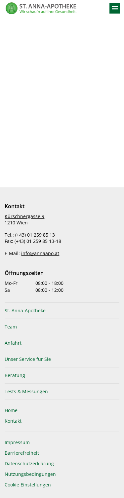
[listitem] (62, 311)
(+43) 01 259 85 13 (35, 235)
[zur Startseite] (54, 8)
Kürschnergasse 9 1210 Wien (24, 219)
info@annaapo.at (40, 253)
